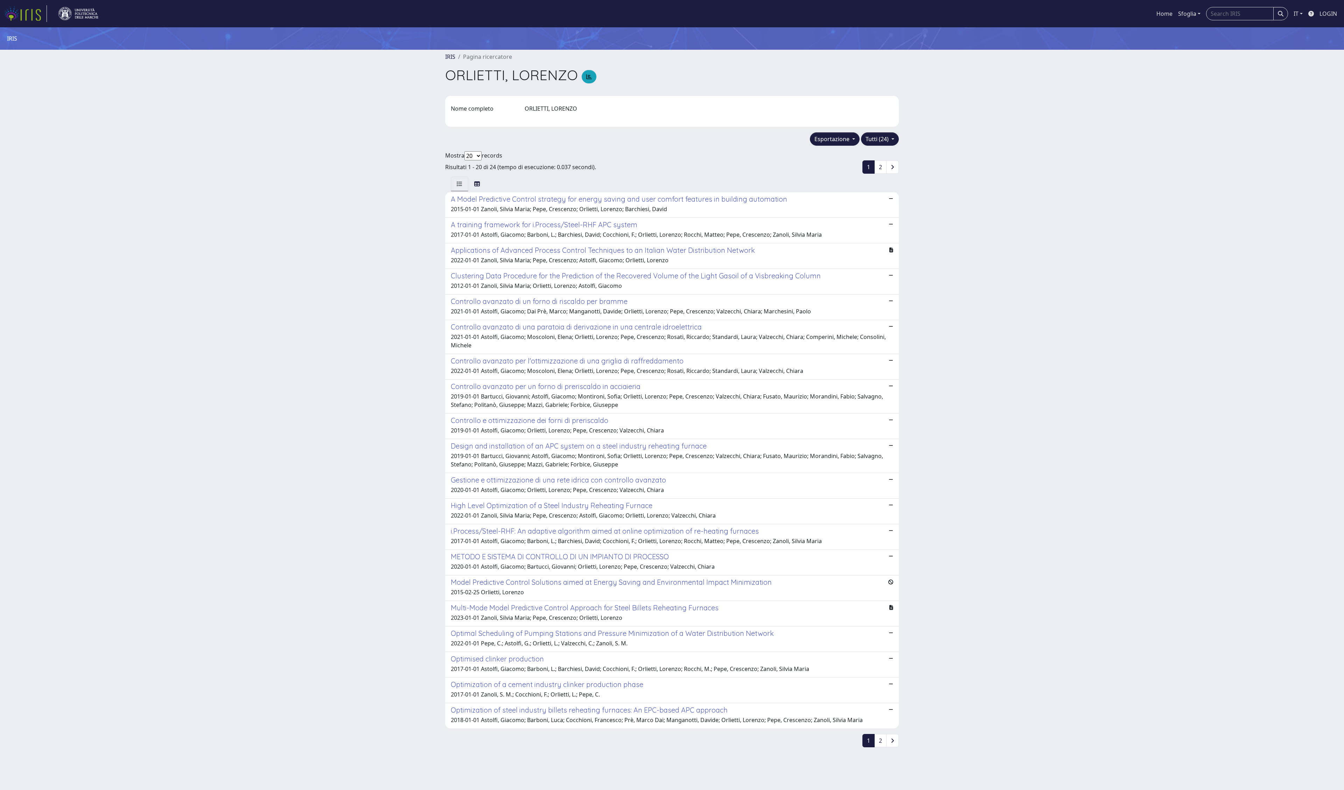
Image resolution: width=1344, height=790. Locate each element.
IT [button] (1296, 14)
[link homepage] (25, 13)
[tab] (459, 183)
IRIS (450, 57)
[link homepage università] (78, 13)
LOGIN (1328, 14)
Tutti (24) (878, 139)
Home (1164, 14)
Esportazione (832, 139)
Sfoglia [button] (1187, 14)
